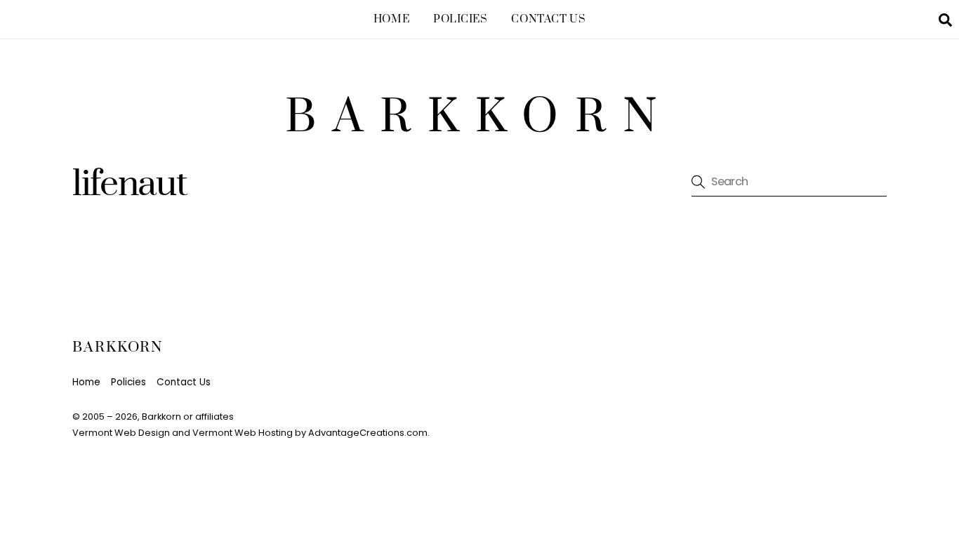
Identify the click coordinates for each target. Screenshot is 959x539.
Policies (460, 19)
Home (391, 19)
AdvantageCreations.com (368, 432)
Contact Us (548, 19)
